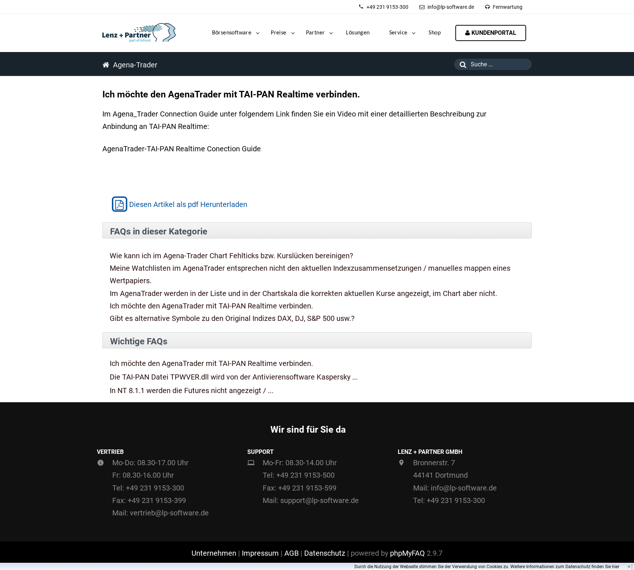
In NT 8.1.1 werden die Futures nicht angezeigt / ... (191, 390)
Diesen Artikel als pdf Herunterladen (188, 204)
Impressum (260, 553)
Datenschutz (324, 553)
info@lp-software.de (450, 7)
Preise (278, 33)
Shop (435, 33)
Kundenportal (493, 32)
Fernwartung (507, 7)
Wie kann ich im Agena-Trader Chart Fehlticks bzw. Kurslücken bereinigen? (231, 255)
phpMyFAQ (407, 553)
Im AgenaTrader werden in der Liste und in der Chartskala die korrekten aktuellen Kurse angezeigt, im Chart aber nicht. (303, 293)
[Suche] (461, 64)
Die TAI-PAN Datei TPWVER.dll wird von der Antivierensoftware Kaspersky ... (234, 377)
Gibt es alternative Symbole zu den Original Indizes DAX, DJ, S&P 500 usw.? (232, 318)
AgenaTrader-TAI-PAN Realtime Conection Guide (181, 148)
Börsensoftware (232, 33)
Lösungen (357, 33)
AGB (291, 553)
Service (398, 33)
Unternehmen (214, 553)
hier (615, 566)
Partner (315, 33)
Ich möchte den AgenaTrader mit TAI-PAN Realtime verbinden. (211, 305)
